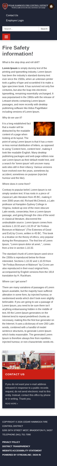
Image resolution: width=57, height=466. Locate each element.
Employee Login (15, 20)
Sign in (37, 455)
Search (44, 29)
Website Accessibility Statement (22, 450)
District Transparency (16, 446)
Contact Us (12, 15)
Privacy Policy (11, 442)
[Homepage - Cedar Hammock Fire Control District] (28, 6)
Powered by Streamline (16, 455)
